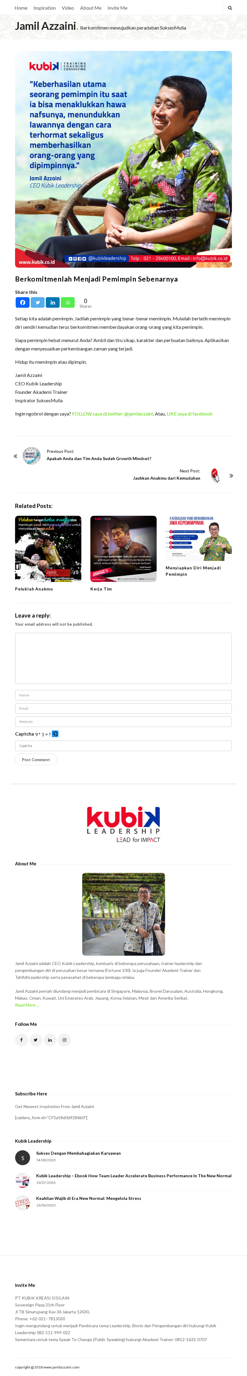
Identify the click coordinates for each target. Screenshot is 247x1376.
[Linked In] (50, 1040)
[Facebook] (23, 302)
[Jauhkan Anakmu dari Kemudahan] (215, 475)
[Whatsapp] (68, 302)
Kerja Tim (101, 588)
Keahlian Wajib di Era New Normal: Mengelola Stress (88, 1198)
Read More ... (27, 1004)
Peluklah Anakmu (34, 588)
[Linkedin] (53, 302)
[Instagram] (64, 1040)
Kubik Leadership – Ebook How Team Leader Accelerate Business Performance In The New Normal (134, 1175)
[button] (55, 734)
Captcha (24, 733)
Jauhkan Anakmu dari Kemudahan (166, 478)
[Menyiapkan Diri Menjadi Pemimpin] (199, 538)
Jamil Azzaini (45, 25)
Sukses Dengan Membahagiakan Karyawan (78, 1153)
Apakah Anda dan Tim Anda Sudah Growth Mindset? (99, 458)
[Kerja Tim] (123, 549)
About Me (91, 8)
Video (68, 8)
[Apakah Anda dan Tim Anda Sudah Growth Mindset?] (32, 456)
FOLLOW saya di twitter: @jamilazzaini (112, 413)
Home (20, 8)
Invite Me (117, 8)
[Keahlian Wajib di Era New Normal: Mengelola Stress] (22, 1202)
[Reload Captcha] (55, 733)
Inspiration (44, 8)
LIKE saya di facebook (190, 413)
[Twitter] (38, 302)
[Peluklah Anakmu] (48, 549)
